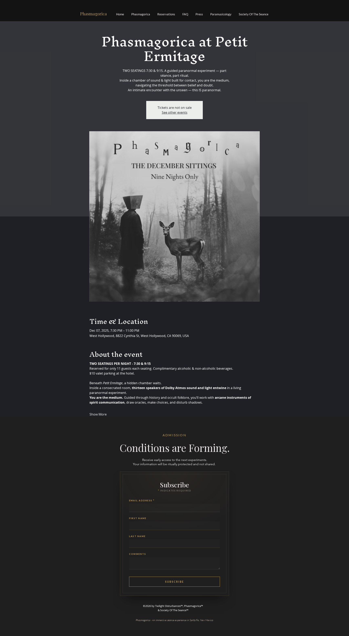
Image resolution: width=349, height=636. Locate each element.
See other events (174, 112)
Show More (98, 414)
